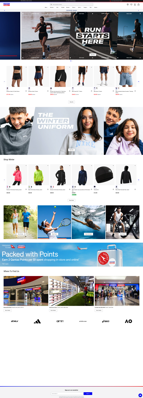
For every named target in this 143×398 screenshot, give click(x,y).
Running (67, 7)
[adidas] (37, 321)
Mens (46, 7)
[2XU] (14, 321)
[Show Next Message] (138, 10)
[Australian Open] (128, 321)
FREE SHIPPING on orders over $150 (26, 0)
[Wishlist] (131, 4)
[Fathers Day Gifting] (71, 36)
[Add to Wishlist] (26, 67)
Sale (90, 7)
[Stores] (127, 4)
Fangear (85, 7)
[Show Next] (138, 81)
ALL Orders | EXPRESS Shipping (71, 0)
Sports (79, 7)
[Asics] (106, 321)
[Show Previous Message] (4, 10)
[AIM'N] (60, 321)
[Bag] (138, 4)
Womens (51, 7)
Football (62, 7)
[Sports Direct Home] (7, 4)
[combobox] (71, 4)
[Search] (51, 4)
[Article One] (83, 321)
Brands (95, 7)
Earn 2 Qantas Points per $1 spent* (116, 0)
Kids (57, 7)
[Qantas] (71, 255)
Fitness (73, 7)
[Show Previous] (4, 81)
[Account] (135, 4)
